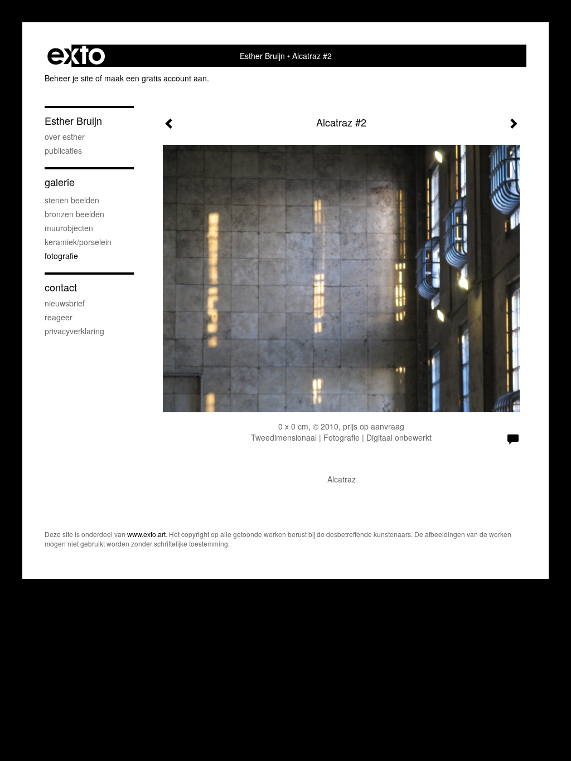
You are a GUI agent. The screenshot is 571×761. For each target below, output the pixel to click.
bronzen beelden (74, 213)
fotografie (61, 255)
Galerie (60, 182)
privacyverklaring (74, 330)
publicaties (63, 150)
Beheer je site (69, 78)
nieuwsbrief (65, 303)
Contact (61, 287)
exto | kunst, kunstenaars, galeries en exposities (76, 56)
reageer (58, 317)
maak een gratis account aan (155, 78)
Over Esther (65, 136)
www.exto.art (146, 534)
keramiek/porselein (78, 241)
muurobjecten (69, 227)
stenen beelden (72, 200)
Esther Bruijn (262, 55)
